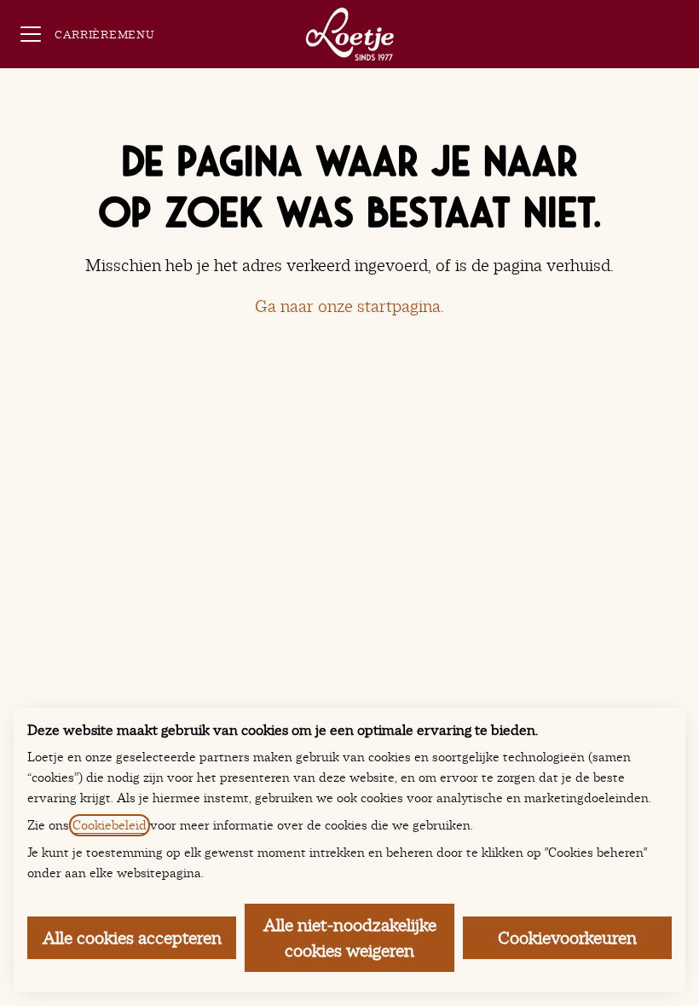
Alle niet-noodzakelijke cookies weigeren (349, 938)
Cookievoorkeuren (567, 938)
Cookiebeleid (109, 825)
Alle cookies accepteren (132, 938)
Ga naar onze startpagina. (349, 306)
